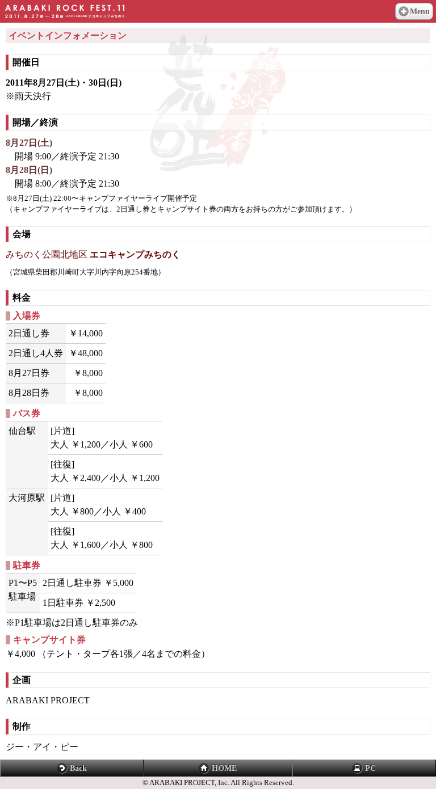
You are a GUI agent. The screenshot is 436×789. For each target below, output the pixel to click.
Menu (420, 11)
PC (370, 768)
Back (78, 768)
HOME (224, 768)
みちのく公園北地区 (93, 254)
